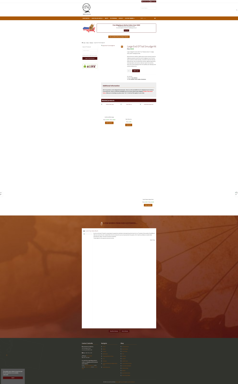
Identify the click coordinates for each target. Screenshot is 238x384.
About (106, 18)
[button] (122, 47)
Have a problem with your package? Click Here (119, 36)
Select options (109, 122)
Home (84, 42)
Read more (128, 125)
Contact (121, 18)
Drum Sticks (124, 351)
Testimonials (113, 18)
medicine (132, 79)
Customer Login (146, 1)
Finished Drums (125, 346)
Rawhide (124, 356)
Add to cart (136, 70)
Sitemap (117, 382)
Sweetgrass (143, 79)
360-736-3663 (89, 356)
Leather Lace (125, 361)
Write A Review (125, 331)
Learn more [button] (5, 374)
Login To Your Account (90, 58)
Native (87, 42)
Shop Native (86, 18)
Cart (104, 358)
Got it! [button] (13, 377)
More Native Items (126, 373)
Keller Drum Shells (126, 375)
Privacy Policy (123, 382)
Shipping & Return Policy (108, 356)
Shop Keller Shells (97, 18)
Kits (132, 77)
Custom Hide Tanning (126, 363)
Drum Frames (125, 349)
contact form (88, 367)
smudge (139, 79)
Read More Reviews (114, 331)
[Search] (236, 10)
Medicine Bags (125, 368)
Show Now (126, 30)
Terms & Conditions (130, 382)
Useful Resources (106, 367)
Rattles (123, 370)
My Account (153, 1)
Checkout (105, 361)
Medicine (91, 42)
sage (136, 79)
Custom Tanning (129, 18)
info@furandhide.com (89, 365)
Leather (124, 358)
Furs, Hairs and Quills (126, 365)
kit (129, 79)
